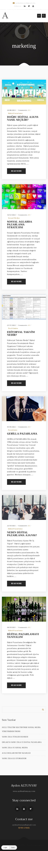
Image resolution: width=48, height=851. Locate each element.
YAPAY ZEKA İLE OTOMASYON (14, 758)
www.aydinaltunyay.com (24, 791)
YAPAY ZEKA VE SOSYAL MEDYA (15, 747)
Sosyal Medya (14, 218)
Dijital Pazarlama (15, 113)
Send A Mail (24, 827)
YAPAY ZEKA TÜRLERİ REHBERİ (15, 736)
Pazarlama (12, 430)
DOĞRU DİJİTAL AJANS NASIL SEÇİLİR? (22, 118)
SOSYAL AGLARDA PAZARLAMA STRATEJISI (19, 224)
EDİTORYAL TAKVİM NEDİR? (21, 333)
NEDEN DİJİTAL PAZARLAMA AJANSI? (22, 534)
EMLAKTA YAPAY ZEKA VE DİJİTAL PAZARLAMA (21, 742)
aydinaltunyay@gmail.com (25, 3)
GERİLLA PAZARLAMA (22, 433)
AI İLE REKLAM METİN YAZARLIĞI (16, 753)
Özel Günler (13, 328)
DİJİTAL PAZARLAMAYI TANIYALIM (23, 635)
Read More (16, 171)
